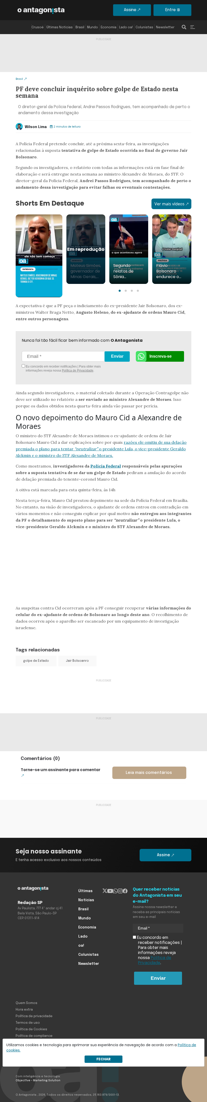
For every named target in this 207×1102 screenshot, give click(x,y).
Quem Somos (26, 1003)
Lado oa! (126, 27)
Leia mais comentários (149, 773)
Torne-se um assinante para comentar (60, 769)
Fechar (103, 1059)
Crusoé (38, 27)
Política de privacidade (34, 1016)
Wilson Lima (36, 127)
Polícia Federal (105, 466)
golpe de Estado (36, 661)
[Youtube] (110, 891)
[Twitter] (104, 891)
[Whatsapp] (115, 891)
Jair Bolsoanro (77, 661)
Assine (130, 10)
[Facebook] (125, 891)
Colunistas (144, 27)
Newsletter (165, 27)
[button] (120, 291)
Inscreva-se (160, 356)
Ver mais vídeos (169, 204)
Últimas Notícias (59, 27)
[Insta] (120, 891)
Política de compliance (34, 1036)
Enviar (117, 356)
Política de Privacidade (77, 370)
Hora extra (24, 1009)
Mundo (92, 27)
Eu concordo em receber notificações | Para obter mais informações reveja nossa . (63, 368)
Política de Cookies (31, 1029)
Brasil (79, 27)
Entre (170, 10)
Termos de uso (28, 1022)
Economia (108, 27)
